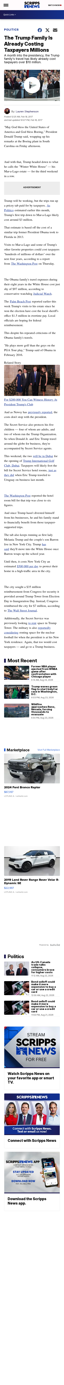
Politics (11, 29)
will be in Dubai (43, 456)
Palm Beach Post (20, 301)
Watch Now (54, 5)
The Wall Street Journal (22, 610)
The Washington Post (24, 263)
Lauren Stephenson (27, 111)
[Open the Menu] (6, 5)
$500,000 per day (27, 566)
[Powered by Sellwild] (55, 945)
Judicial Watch (42, 293)
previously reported (40, 412)
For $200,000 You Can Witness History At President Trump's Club (30, 401)
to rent (32, 623)
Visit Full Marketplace (49, 750)
